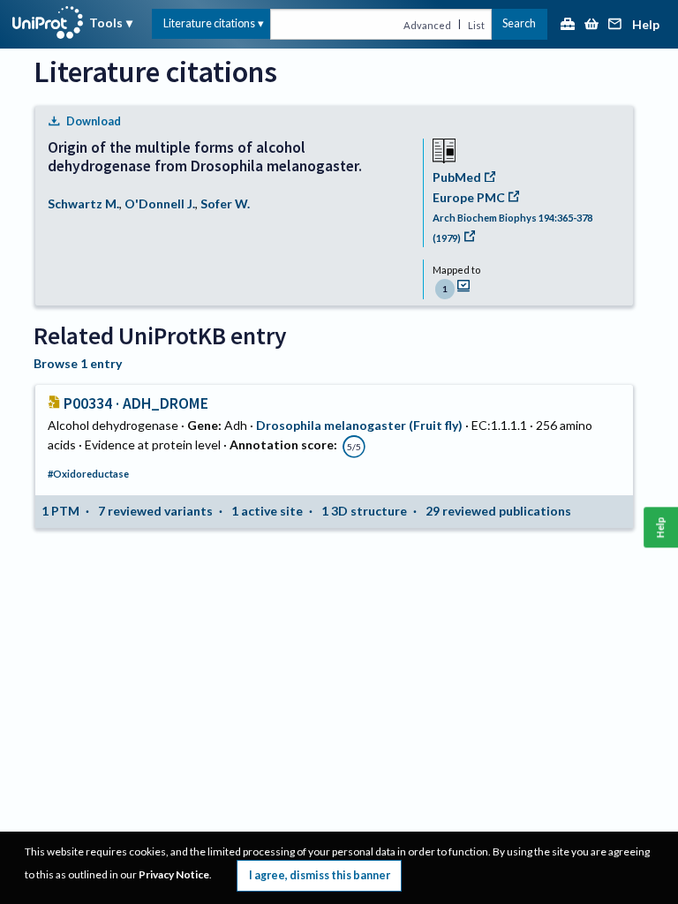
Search (519, 23)
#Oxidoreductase (88, 473)
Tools (106, 22)
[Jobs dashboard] (568, 25)
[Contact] (615, 25)
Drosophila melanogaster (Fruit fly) (359, 425)
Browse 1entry (78, 363)
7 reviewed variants (155, 510)
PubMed (457, 177)
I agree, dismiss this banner (319, 875)
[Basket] (591, 25)
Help (645, 25)
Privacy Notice (174, 874)
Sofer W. (225, 203)
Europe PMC (469, 197)
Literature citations (209, 23)
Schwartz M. (83, 203)
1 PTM (60, 510)
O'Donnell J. (159, 203)
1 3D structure (364, 510)
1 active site (267, 510)
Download (93, 121)
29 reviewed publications (498, 510)
